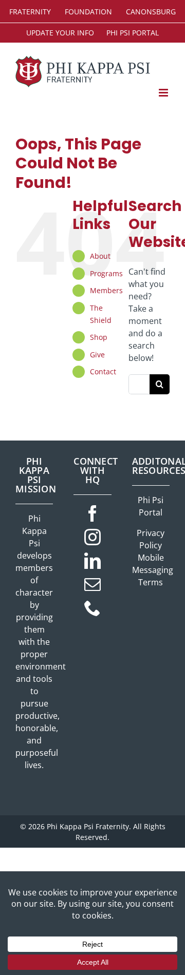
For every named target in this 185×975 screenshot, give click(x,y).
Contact (103, 371)
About (100, 256)
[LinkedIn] (92, 560)
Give (97, 354)
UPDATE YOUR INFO (60, 32)
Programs (106, 273)
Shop (98, 337)
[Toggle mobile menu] (164, 92)
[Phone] (92, 608)
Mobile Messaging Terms (152, 570)
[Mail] (92, 584)
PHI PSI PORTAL (132, 32)
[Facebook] (92, 513)
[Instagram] (92, 537)
